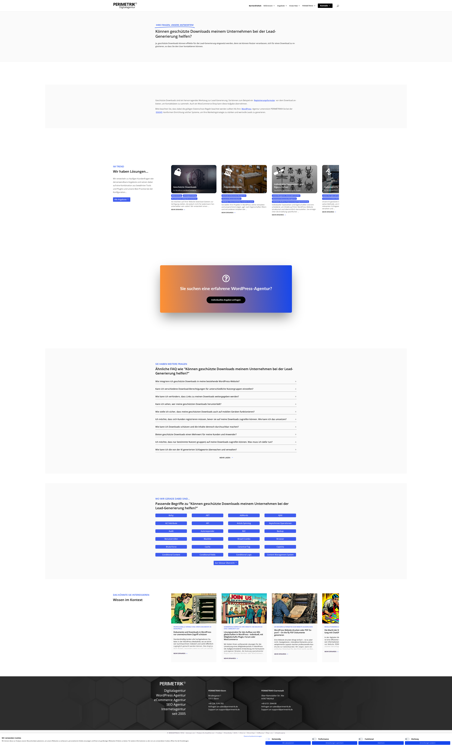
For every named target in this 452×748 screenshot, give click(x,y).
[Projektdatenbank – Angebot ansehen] (244, 179)
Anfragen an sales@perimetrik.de (223, 706)
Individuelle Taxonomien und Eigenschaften (288, 185)
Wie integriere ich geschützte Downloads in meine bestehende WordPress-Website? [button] (197, 381)
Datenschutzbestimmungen (253, 736)
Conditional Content (171, 554)
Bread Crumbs (244, 539)
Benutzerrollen (171, 539)
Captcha (280, 546)
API (207, 523)
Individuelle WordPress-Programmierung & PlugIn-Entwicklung (290, 201)
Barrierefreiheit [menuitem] (255, 6)
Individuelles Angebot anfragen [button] (226, 300)
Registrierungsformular (264, 100)
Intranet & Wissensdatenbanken (231, 198)
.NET (208, 515)
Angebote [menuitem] (281, 6)
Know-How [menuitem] (293, 6)
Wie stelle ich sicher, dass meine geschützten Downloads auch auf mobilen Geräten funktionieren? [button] (204, 411)
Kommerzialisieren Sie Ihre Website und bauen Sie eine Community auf (243, 628)
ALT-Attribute (171, 523)
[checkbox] (267, 739)
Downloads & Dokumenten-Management (234, 195)
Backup (280, 531)
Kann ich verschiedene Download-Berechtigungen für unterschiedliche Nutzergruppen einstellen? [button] (204, 389)
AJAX (280, 515)
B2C (244, 531)
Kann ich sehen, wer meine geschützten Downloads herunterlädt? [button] (188, 404)
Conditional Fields (207, 554)
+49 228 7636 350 (216, 703)
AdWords (244, 515)
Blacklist (207, 539)
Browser (280, 539)
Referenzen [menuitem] (268, 6)
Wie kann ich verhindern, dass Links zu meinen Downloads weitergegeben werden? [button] (197, 396)
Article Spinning (244, 523)
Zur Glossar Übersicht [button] (225, 563)
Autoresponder (207, 531)
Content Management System (280, 554)
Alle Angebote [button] (120, 199)
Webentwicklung (176, 195)
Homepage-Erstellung (190, 195)
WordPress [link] (246, 109)
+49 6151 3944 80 (268, 703)
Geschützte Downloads (184, 187)
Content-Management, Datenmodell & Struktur (286, 195)
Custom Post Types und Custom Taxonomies (335, 195)
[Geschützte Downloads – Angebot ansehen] (193, 179)
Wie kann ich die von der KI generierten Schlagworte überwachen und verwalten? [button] (196, 449)
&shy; (171, 515)
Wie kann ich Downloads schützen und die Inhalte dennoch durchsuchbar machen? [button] (197, 426)
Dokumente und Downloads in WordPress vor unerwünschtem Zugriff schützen (192, 633)
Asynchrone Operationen (280, 523)
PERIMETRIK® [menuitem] (307, 6)
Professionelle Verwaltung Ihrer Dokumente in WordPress (192, 628)
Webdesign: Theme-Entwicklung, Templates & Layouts (237, 201)
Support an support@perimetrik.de (224, 709)
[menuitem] (325, 6)
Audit (171, 531)
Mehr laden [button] (225, 457)
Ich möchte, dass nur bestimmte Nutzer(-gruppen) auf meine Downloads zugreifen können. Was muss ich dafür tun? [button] (213, 442)
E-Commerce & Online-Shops (331, 198)
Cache (207, 546)
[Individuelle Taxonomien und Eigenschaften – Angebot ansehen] (294, 179)
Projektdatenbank (233, 187)
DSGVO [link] (159, 112)
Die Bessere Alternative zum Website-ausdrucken (293, 627)
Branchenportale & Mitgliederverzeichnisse (184, 198)
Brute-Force (171, 546)
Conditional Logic (244, 554)
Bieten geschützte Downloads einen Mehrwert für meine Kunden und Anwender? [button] (196, 434)
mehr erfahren (178, 210)
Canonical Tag (244, 546)
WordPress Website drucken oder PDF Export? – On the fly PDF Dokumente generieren (293, 632)
